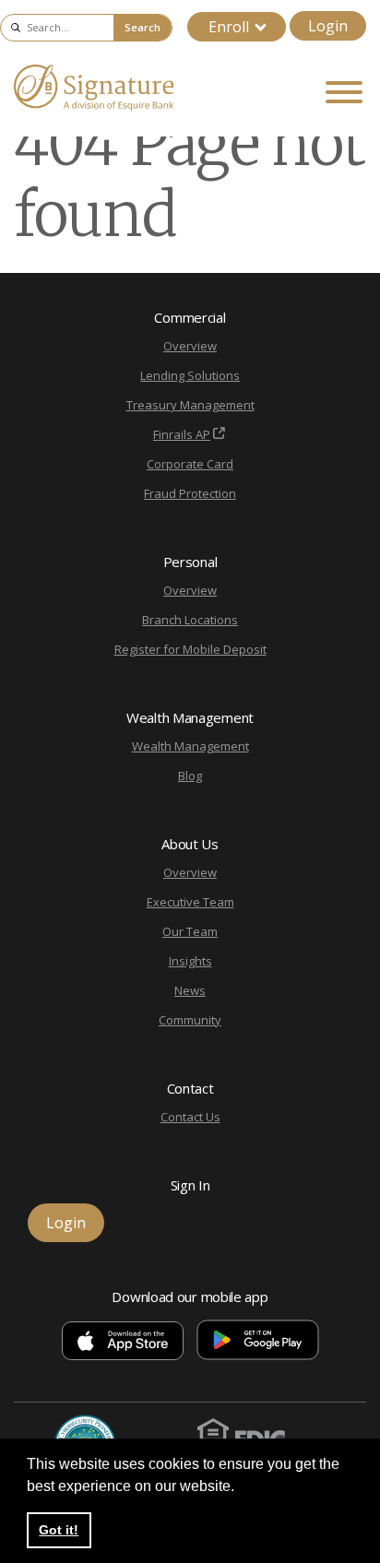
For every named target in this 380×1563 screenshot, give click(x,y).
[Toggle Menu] (344, 92)
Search (142, 27)
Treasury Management (190, 405)
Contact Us (190, 1116)
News (190, 990)
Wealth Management (190, 746)
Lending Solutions (190, 375)
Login (328, 26)
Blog (190, 775)
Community (190, 1020)
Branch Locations (190, 619)
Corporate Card (190, 464)
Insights (190, 961)
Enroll (228, 27)
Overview (190, 345)
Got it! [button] (58, 1529)
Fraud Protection (190, 493)
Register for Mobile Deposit (190, 649)
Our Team (190, 931)
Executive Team (190, 902)
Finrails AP (181, 434)
